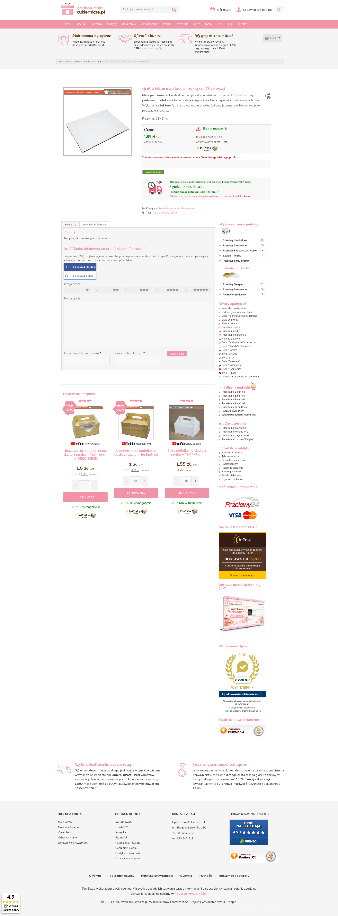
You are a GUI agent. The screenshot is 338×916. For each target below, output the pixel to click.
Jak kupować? (123, 822)
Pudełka (81, 24)
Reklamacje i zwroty (127, 843)
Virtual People (226, 902)
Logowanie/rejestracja (257, 10)
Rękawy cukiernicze (232, 452)
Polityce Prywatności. (190, 894)
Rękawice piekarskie (233, 479)
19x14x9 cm (239, 95)
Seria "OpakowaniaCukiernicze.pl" (240, 342)
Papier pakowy (230, 464)
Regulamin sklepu (126, 848)
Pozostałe (182, 24)
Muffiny (112, 24)
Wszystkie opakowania (234, 308)
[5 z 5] (187, 400)
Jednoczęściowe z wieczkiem (237, 312)
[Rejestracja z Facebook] (66, 267)
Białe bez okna (230, 319)
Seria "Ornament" (231, 361)
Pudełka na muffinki (233, 395)
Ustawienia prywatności (73, 843)
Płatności (121, 837)
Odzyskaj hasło (67, 837)
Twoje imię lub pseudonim (82, 353)
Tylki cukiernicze (230, 456)
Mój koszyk (223, 10)
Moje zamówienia (68, 827)
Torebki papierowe (232, 471)
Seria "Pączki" (229, 372)
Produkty (94, 61)
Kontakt (242, 24)
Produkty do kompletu (95, 224)
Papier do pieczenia (232, 467)
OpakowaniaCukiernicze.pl (73, 61)
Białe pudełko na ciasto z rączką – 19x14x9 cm (187, 452)
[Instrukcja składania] (85, 443)
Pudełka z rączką (231, 327)
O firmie (95, 876)
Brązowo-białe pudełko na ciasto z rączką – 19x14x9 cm (136, 452)
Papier (167, 24)
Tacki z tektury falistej (164, 212)
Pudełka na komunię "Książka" (238, 439)
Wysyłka (120, 832)
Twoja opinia (72, 298)
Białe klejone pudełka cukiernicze (240, 316)
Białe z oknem (229, 323)
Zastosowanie (149, 24)
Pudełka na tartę (230, 331)
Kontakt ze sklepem (127, 858)
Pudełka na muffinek (233, 403)
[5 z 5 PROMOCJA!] (85, 400)
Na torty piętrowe (231, 338)
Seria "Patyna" (229, 350)
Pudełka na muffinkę (233, 392)
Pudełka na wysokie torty (235, 431)
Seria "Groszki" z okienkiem (236, 346)
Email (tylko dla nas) (130, 353)
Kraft (196, 24)
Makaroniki (128, 24)
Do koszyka (85, 497)
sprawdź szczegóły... (152, 48)
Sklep (67, 24)
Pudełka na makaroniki (234, 334)
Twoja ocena (72, 284)
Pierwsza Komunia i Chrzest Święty (240, 376)
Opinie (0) (70, 224)
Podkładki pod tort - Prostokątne (176, 208)
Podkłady (96, 24)
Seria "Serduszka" (231, 369)
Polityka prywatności (128, 853)
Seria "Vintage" (230, 353)
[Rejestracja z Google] (66, 276)
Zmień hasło (65, 832)
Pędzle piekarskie (231, 475)
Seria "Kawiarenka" (232, 365)
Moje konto (65, 822)
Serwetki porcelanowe (233, 460)
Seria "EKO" (228, 357)
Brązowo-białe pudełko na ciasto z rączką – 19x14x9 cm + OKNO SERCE (85, 454)
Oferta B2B (122, 827)
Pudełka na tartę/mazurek (235, 435)
